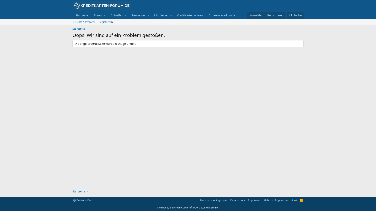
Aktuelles (116, 15)
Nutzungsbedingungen (214, 200)
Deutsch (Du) (83, 200)
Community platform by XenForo (188, 207)
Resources (138, 15)
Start (294, 200)
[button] (105, 15)
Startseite (81, 15)
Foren (98, 15)
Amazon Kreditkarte (222, 15)
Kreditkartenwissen (190, 15)
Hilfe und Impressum (276, 200)
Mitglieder (161, 15)
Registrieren (106, 22)
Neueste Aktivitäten (84, 22)
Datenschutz (237, 200)
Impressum (254, 200)
